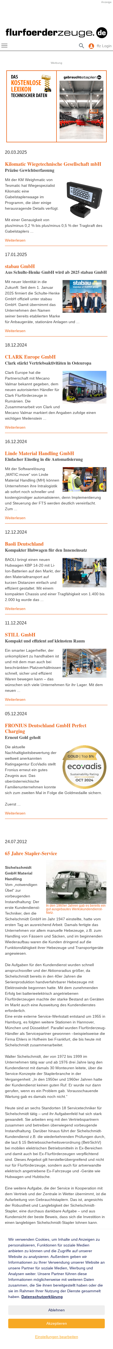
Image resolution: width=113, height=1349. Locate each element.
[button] (8, 17)
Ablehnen (56, 1310)
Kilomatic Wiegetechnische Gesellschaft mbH (53, 163)
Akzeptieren (56, 1323)
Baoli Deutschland (24, 543)
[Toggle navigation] (4, 45)
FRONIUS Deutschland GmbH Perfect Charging (45, 728)
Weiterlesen (15, 240)
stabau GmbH (20, 266)
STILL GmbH (20, 634)
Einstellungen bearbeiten (56, 1337)
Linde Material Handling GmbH (39, 453)
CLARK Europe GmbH (30, 356)
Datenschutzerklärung (42, 1296)
